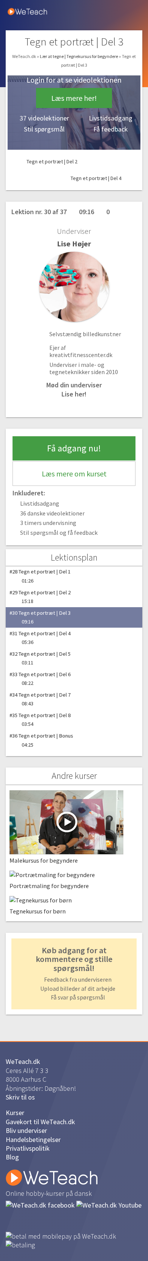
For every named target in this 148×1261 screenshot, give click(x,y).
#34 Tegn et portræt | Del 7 (40, 699)
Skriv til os (20, 1097)
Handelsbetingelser (33, 1139)
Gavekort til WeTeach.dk (40, 1121)
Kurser (15, 1112)
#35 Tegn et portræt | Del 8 (40, 719)
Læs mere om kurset (74, 473)
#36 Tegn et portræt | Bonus (41, 740)
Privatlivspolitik (28, 1148)
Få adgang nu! (74, 448)
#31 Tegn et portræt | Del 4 (40, 637)
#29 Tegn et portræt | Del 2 (40, 597)
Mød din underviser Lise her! (74, 389)
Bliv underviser (26, 1130)
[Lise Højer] (74, 287)
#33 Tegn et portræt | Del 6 (40, 678)
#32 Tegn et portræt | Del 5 (40, 658)
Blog (12, 1157)
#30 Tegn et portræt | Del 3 (40, 617)
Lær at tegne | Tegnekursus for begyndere (79, 56)
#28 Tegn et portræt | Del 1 (40, 576)
